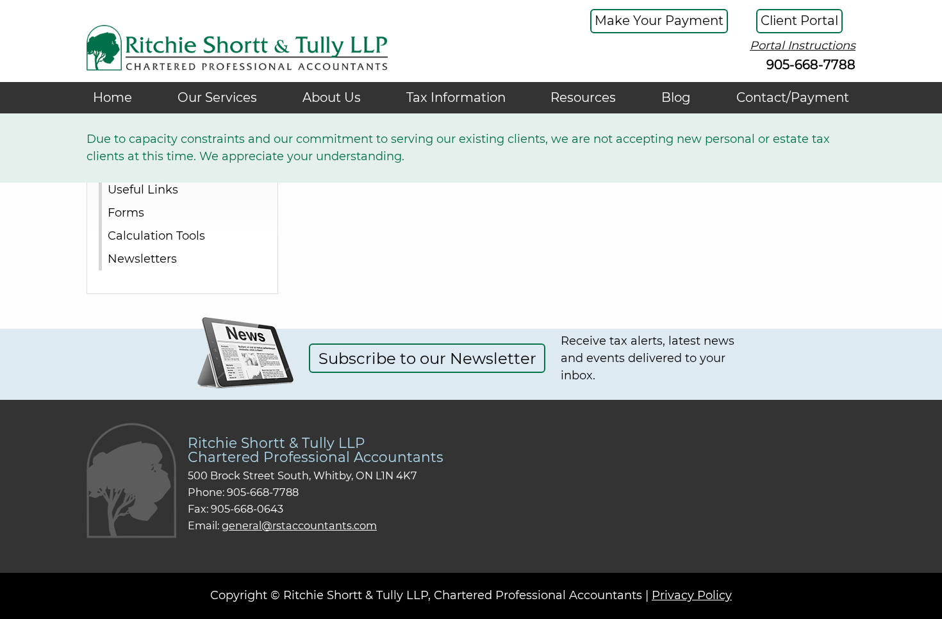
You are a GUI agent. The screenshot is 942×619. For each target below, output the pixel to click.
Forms (126, 212)
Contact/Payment (792, 97)
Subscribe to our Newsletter (427, 358)
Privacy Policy (692, 595)
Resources (583, 97)
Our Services (217, 97)
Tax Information (456, 97)
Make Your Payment (659, 20)
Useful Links (143, 189)
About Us (331, 97)
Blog (676, 97)
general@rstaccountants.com (299, 525)
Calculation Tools (156, 235)
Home (112, 97)
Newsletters (142, 258)
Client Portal (799, 20)
